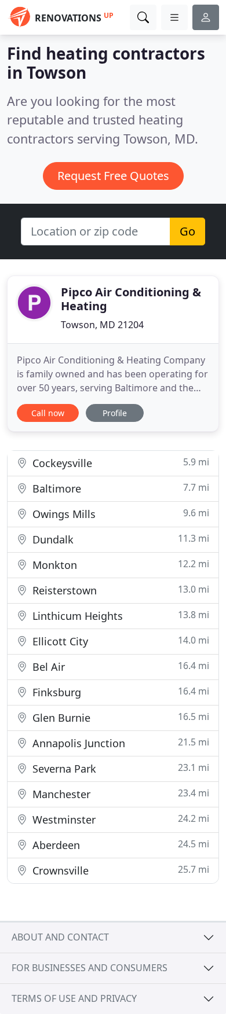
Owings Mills (119, 513)
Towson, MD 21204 (102, 324)
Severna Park (119, 768)
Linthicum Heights (119, 615)
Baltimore (119, 488)
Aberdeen (119, 844)
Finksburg (119, 692)
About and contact (60, 937)
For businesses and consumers (89, 967)
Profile (115, 412)
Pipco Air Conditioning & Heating (131, 299)
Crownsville (119, 870)
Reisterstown (119, 590)
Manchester (119, 794)
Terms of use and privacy (74, 998)
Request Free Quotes (113, 175)
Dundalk (119, 539)
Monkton (119, 564)
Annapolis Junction (119, 743)
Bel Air (119, 666)
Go (187, 231)
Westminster (119, 819)
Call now (47, 412)
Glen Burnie (119, 717)
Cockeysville (119, 462)
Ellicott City (119, 641)
